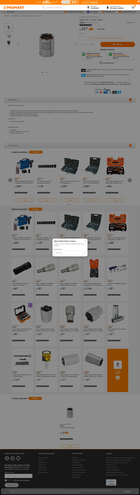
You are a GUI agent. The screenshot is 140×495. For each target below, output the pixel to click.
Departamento (58, 249)
